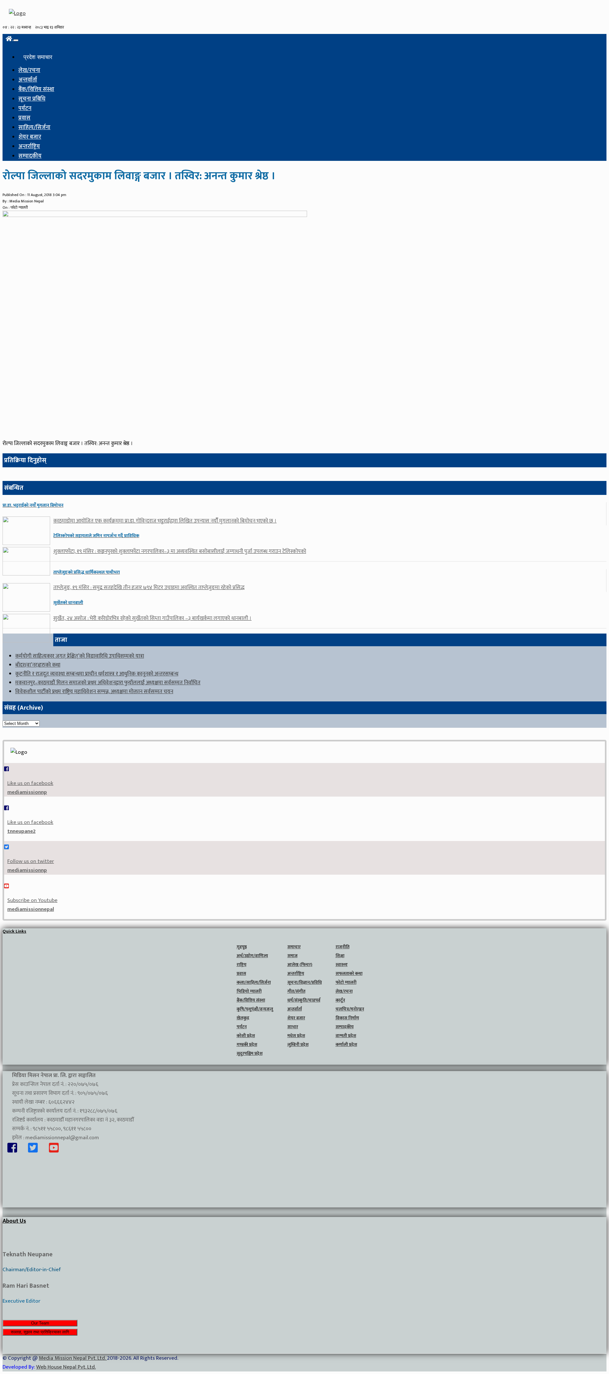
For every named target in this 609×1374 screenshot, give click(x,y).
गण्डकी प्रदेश (247, 1044)
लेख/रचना (29, 70)
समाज (292, 955)
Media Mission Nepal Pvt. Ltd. (73, 1358)
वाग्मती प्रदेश (346, 1035)
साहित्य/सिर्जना (34, 127)
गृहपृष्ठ (242, 946)
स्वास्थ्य (342, 964)
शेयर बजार (29, 137)
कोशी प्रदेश (246, 1035)
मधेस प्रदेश (296, 1035)
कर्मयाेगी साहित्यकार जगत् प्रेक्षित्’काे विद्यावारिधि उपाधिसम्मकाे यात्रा (79, 656)
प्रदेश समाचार (37, 57)
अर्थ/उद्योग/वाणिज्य (252, 955)
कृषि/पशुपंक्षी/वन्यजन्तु (255, 1009)
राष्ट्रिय (241, 964)
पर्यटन (24, 108)
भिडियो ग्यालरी (249, 991)
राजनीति (343, 946)
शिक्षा (340, 955)
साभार (292, 1026)
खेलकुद (243, 1018)
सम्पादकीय (30, 156)
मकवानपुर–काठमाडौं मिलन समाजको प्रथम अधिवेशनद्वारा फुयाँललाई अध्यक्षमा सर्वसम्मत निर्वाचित (107, 682)
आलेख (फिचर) (299, 964)
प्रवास (24, 118)
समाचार (294, 946)
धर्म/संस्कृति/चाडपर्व (303, 1000)
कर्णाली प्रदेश (346, 1044)
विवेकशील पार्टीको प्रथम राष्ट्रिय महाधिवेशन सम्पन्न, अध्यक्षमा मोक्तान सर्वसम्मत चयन (94, 691)
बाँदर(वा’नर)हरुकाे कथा (37, 665)
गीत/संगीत (296, 991)
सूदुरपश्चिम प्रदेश (250, 1053)
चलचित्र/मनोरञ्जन (350, 1009)
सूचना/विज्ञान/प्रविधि (304, 982)
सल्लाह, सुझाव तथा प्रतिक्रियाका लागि (40, 1332)
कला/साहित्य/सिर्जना (254, 982)
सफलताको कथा (349, 973)
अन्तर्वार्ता (27, 80)
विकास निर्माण (347, 1018)
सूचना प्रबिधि (31, 99)
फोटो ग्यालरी (346, 982)
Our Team (40, 1323)
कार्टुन (340, 1000)
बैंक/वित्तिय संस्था (36, 89)
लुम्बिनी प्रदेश (298, 1044)
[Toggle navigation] (15, 40)
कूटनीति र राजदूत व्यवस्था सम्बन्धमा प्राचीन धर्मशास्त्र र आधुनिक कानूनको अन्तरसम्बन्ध (96, 673)
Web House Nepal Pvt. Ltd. (66, 1367)
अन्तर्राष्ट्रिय (29, 146)
